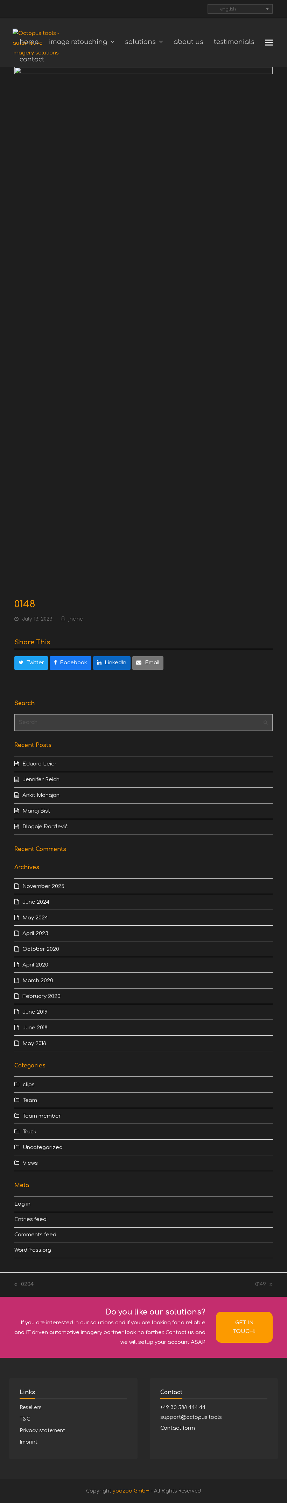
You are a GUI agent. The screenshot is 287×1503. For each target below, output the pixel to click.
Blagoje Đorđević (45, 827)
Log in (22, 1204)
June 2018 (35, 1028)
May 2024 (35, 918)
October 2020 (40, 949)
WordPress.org (32, 1250)
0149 (261, 1285)
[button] (269, 43)
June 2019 (35, 1012)
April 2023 (35, 933)
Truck (29, 1132)
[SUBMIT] (266, 722)
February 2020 (41, 996)
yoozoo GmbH (131, 1491)
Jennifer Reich (40, 780)
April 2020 (35, 965)
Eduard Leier (39, 764)
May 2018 (34, 1043)
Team (30, 1100)
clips (29, 1085)
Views (30, 1163)
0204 (24, 1285)
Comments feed (35, 1235)
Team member (42, 1116)
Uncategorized (43, 1147)
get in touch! (244, 1327)
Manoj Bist (36, 811)
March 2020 (37, 981)
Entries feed (30, 1219)
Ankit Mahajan (40, 795)
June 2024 (35, 902)
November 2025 (43, 886)
